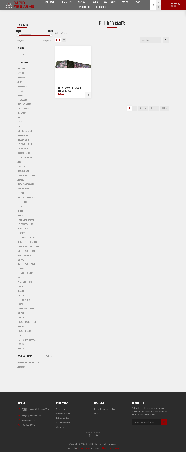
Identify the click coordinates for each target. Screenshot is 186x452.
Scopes (20, 95)
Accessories (110, 2)
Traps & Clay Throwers (26, 340)
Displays (20, 344)
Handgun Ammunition (26, 251)
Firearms (82, 2)
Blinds (20, 286)
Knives (20, 215)
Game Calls (21, 295)
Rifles (19, 122)
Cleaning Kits (22, 229)
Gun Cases (21, 193)
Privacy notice (62, 418)
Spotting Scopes (24, 104)
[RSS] (97, 435)
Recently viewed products (105, 409)
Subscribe (164, 422)
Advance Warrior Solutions (28, 362)
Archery (20, 326)
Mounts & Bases (23, 171)
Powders (21, 349)
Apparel (20, 180)
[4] (18, 35)
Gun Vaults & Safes (25, 273)
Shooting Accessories (26, 197)
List (64, 40)
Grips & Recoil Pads (25, 157)
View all (47, 356)
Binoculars (22, 100)
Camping (20, 260)
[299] (51, 35)
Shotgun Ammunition (26, 264)
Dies (19, 335)
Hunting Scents (23, 300)
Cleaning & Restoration (27, 242)
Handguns (21, 126)
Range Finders (23, 109)
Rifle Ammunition (24, 144)
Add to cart (88, 95)
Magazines (21, 113)
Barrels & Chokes (24, 131)
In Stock (24, 54)
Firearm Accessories (25, 184)
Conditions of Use (64, 422)
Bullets (20, 269)
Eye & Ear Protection (26, 282)
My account (84, 7)
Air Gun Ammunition (25, 255)
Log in (160, 2)
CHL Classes (66, 2)
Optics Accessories (25, 224)
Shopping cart (173, 5)
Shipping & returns (64, 413)
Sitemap (97, 413)
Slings (20, 211)
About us (60, 427)
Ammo (95, 2)
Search (138, 2)
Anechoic (21, 367)
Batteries (21, 73)
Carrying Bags (23, 189)
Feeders (20, 291)
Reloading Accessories (26, 322)
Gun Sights (21, 206)
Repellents (21, 317)
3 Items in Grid (58, 40)
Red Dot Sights (23, 149)
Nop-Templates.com (110, 448)
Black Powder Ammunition (28, 246)
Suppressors (22, 135)
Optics (125, 2)
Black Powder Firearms (26, 175)
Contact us (101, 7)
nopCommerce (83, 448)
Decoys (20, 304)
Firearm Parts (23, 140)
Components (22, 313)
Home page (49, 2)
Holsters (21, 233)
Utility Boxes (22, 202)
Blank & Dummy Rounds (26, 220)
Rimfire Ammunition (25, 309)
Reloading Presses (24, 331)
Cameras (20, 277)
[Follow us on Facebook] (89, 435)
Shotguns (21, 117)
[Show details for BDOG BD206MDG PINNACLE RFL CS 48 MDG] (73, 64)
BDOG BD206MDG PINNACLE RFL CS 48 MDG (69, 89)
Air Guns (20, 162)
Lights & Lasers (23, 153)
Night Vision (22, 166)
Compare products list (166, 40)
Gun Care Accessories (26, 237)
